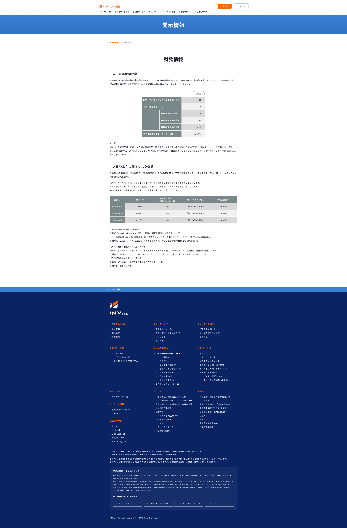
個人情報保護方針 (164, 419)
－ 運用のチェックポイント (169, 368)
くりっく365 (117, 353)
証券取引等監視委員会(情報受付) (215, 408)
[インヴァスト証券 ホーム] (109, 6)
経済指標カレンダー (121, 409)
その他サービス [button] (139, 11)
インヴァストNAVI (164, 376)
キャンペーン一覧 (120, 396)
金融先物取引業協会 (209, 423)
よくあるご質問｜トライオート (214, 368)
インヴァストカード (121, 357)
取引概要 (160, 340)
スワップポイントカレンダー (169, 333)
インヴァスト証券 (118, 323)
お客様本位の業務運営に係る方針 (171, 396)
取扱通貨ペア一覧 (164, 329)
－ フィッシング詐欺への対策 (214, 380)
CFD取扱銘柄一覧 (208, 329)
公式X (114, 426)
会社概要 (116, 329)
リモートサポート (208, 357)
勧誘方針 (160, 411)
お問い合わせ (206, 353)
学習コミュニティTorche (167, 383)
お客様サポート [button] (185, 11)
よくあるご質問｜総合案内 (212, 364)
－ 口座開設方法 (164, 357)
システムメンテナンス (210, 361)
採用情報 (116, 336)
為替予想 (116, 413)
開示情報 (116, 333)
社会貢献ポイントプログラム (125, 361)
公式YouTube (118, 437)
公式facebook (118, 433)
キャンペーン (154, 11)
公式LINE (116, 430)
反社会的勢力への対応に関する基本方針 (174, 400)
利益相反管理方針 (164, 408)
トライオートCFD (122, 11)
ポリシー (158, 391)
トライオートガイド (165, 372)
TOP (108, 289)
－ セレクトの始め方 (166, 364)
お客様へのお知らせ (209, 372)
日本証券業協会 (207, 427)
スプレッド (161, 336)
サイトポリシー (163, 423)
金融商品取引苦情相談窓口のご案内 (213, 413)
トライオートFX (105, 11)
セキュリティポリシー (166, 427)
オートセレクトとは (165, 380)
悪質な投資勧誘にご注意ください (215, 404)
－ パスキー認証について (212, 376)
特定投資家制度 (163, 430)
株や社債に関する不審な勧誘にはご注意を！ (215, 398)
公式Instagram (119, 441)
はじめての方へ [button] (201, 11)
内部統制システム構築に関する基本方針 (174, 404)
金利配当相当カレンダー (211, 333)
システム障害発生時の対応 (168, 415)
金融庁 (203, 419)
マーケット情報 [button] (169, 11)
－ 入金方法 (162, 361)
